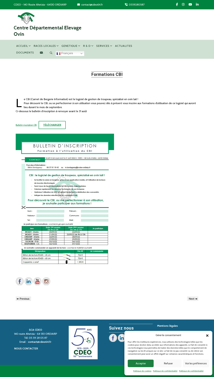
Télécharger (52, 125)
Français (67, 53)
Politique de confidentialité (165, 371)
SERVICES (102, 45)
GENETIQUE (69, 45)
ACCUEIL (22, 45)
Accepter (141, 363)
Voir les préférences (196, 363)
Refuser (168, 363)
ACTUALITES (123, 45)
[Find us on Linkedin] (29, 281)
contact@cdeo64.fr (92, 4)
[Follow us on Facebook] (20, 281)
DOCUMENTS (25, 52)
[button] (207, 335)
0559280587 (136, 4)
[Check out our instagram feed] (46, 281)
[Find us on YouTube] (37, 281)
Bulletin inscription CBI (26, 125)
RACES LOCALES (45, 45)
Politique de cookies (142, 371)
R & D (87, 45)
